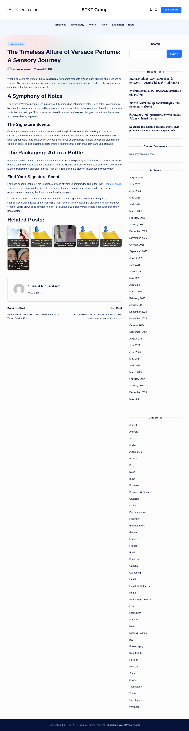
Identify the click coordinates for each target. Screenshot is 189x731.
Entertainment (137, 525)
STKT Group (94, 9)
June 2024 (135, 352)
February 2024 (137, 379)
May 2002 (134, 399)
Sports (133, 680)
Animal (133, 425)
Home (132, 592)
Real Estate (135, 653)
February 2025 (137, 298)
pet (131, 639)
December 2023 (138, 392)
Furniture (134, 559)
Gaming (133, 566)
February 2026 (137, 217)
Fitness (133, 545)
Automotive (135, 452)
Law (131, 606)
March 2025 (135, 291)
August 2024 (136, 338)
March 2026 (135, 211)
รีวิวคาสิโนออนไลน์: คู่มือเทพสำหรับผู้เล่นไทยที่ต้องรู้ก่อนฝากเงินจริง (154, 105)
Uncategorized (16, 44)
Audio (132, 445)
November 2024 (138, 318)
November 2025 (138, 238)
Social (132, 673)
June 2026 (135, 191)
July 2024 (134, 345)
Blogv (132, 478)
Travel (132, 693)
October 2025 (136, 244)
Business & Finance (140, 492)
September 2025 (138, 251)
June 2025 (135, 271)
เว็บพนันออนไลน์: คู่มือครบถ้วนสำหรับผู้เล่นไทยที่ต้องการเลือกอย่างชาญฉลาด (155, 117)
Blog (131, 465)
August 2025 (136, 258)
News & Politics (138, 633)
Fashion (133, 532)
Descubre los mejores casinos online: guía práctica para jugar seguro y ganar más (154, 128)
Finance (133, 539)
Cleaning (134, 498)
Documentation (137, 512)
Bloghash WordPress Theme (123, 725)
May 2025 (134, 278)
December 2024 (138, 311)
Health (132, 579)
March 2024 (135, 372)
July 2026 (134, 184)
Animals (133, 431)
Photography (136, 646)
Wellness (134, 706)
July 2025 (134, 264)
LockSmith (135, 613)
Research (134, 666)
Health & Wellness (139, 586)
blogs (132, 472)
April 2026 (134, 204)
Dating (132, 505)
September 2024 (138, 331)
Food (132, 552)
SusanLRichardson (44, 286)
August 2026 (136, 177)
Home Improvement (140, 599)
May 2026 (134, 197)
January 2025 (136, 305)
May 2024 (134, 358)
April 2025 (134, 285)
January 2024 (136, 385)
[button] (171, 10)
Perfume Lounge (112, 184)
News (132, 626)
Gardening (135, 572)
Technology (135, 686)
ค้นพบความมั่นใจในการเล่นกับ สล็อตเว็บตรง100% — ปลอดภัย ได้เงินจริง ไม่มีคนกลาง (154, 81)
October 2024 (136, 325)
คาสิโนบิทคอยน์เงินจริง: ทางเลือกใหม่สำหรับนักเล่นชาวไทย (155, 93)
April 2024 (134, 365)
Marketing (134, 619)
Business (134, 485)
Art (131, 438)
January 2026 (136, 224)
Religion (133, 659)
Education (134, 519)
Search (155, 43)
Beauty (133, 458)
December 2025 (138, 231)
